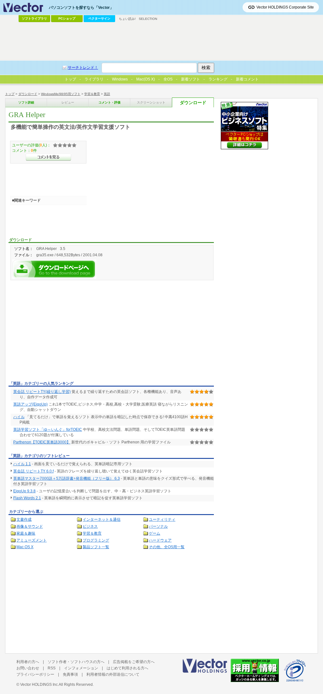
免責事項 (70, 674)
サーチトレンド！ (83, 67)
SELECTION (148, 19)
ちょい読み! (127, 19)
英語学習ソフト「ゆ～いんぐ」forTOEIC (47, 429)
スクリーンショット (151, 102)
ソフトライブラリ (34, 18)
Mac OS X (24, 547)
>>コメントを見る (48, 157)
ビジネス (90, 526)
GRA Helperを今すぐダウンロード (54, 269)
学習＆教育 (92, 94)
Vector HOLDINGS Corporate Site (285, 7)
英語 (107, 94)
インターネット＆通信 (101, 519)
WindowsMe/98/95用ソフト (60, 94)
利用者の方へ (27, 662)
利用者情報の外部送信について (112, 674)
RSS (52, 668)
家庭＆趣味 (25, 533)
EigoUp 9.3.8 (24, 491)
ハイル (19, 417)
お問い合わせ (27, 668)
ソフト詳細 (26, 102)
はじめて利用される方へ (127, 668)
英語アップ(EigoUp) (30, 404)
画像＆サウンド (29, 526)
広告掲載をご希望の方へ (134, 662)
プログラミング (96, 540)
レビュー (68, 102)
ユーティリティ (162, 519)
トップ (10, 94)
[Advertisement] (62, 332)
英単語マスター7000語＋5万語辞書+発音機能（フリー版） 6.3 (66, 478)
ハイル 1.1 (22, 464)
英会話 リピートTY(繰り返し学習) (42, 391)
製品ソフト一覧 (96, 547)
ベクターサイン (99, 18)
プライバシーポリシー (35, 674)
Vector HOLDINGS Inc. (39, 684)
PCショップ (66, 18)
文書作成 (24, 519)
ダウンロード (27, 94)
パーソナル (158, 526)
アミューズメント (31, 540)
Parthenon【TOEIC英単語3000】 (41, 442)
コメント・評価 (109, 102)
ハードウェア (160, 540)
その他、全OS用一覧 (167, 547)
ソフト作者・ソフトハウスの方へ (76, 662)
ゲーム (154, 533)
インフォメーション (81, 668)
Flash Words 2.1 (27, 498)
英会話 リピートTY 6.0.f (33, 471)
